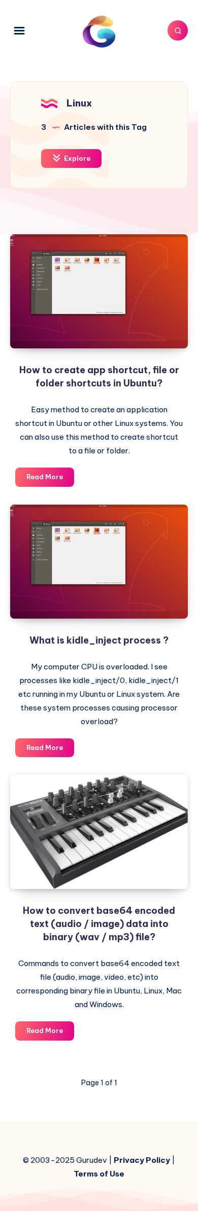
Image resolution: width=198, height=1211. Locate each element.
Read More (50, 479)
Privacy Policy (142, 1160)
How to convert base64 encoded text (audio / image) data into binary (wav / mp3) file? (99, 924)
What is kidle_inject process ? (99, 640)
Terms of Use (99, 1174)
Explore (76, 158)
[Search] (178, 30)
